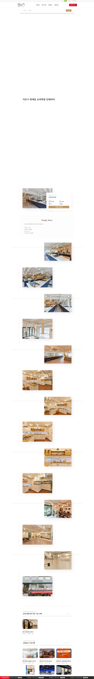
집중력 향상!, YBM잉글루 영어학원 (63, 661)
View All (68, 613)
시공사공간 (56, 5)
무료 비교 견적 (73, 4)
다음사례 (30, 10)
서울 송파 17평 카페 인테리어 (45, 661)
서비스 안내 (44, 5)
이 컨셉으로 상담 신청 (59, 206)
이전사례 (25, 10)
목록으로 (68, 10)
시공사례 (37, 5)
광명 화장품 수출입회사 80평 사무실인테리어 (30, 661)
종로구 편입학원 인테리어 (28, 632)
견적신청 (50, 5)
